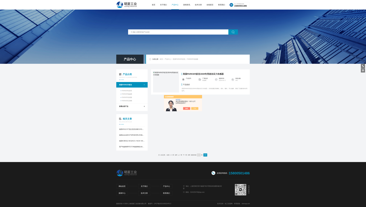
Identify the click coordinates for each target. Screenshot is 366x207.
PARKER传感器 (192, 59)
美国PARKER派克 (179, 59)
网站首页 (122, 186)
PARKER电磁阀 (127, 94)
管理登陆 (237, 203)
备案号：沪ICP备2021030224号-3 (159, 203)
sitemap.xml (246, 203)
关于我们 (163, 5)
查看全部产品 (123, 106)
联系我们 (221, 5)
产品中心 (175, 5)
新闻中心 (122, 193)
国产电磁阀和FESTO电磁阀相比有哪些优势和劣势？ (132, 147)
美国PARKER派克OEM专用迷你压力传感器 (203, 74)
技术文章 (198, 5)
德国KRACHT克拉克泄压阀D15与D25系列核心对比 (132, 129)
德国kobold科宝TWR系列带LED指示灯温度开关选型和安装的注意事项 (132, 135)
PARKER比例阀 (127, 100)
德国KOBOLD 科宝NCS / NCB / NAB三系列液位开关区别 (132, 141)
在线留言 (210, 5)
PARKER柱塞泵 (127, 90)
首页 (153, 5)
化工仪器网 (228, 203)
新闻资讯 (186, 5)
